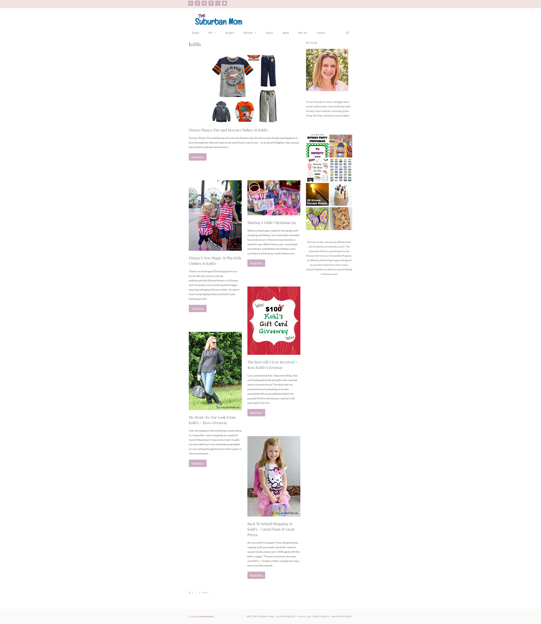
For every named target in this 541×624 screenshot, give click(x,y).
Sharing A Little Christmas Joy (271, 222)
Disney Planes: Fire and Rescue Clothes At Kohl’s (228, 129)
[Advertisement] (301, 18)
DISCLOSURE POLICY (341, 616)
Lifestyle (248, 32)
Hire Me (302, 32)
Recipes (229, 32)
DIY (210, 32)
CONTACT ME (304, 616)
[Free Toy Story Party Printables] (317, 147)
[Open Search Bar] (347, 33)
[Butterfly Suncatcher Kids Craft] (317, 219)
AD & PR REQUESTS (285, 616)
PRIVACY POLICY (321, 616)
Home (195, 32)
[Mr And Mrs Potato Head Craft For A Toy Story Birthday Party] (340, 147)
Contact (320, 32)
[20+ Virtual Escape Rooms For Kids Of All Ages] (317, 195)
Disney (269, 32)
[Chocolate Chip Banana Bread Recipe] (340, 219)
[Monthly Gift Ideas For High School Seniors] (317, 171)
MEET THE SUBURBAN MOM (260, 616)
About (285, 32)
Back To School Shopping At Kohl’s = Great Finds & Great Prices (270, 529)
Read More (198, 156)
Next (206, 592)
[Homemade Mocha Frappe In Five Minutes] (340, 195)
